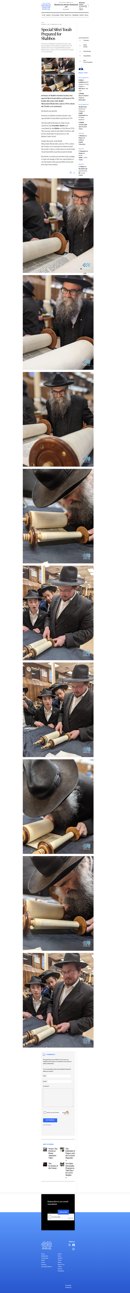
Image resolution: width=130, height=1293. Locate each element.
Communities (55, 15)
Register (49, 1125)
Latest (59, 1254)
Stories (60, 1269)
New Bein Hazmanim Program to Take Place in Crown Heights (70, 1169)
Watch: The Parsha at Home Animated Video (52, 1153)
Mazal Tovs (68, 15)
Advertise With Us (46, 1267)
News (42, 22)
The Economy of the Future (53, 1165)
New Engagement (84, 78)
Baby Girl (81, 149)
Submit (81, 15)
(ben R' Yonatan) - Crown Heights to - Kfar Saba (84, 85)
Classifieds (75, 15)
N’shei (62, 15)
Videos (60, 1267)
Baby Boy (81, 133)
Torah (43, 15)
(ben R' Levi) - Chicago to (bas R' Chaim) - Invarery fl (83, 113)
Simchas (43, 1265)
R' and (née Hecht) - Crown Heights (83, 155)
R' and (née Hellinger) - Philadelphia (83, 140)
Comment (46, 1086)
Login (44, 1125)
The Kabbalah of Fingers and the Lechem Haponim (70, 1153)
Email (45, 1081)
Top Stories (44, 1258)
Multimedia (44, 1256)
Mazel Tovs (61, 1265)
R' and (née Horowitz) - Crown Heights (83, 171)
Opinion (48, 15)
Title (44, 1076)
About (86, 15)
